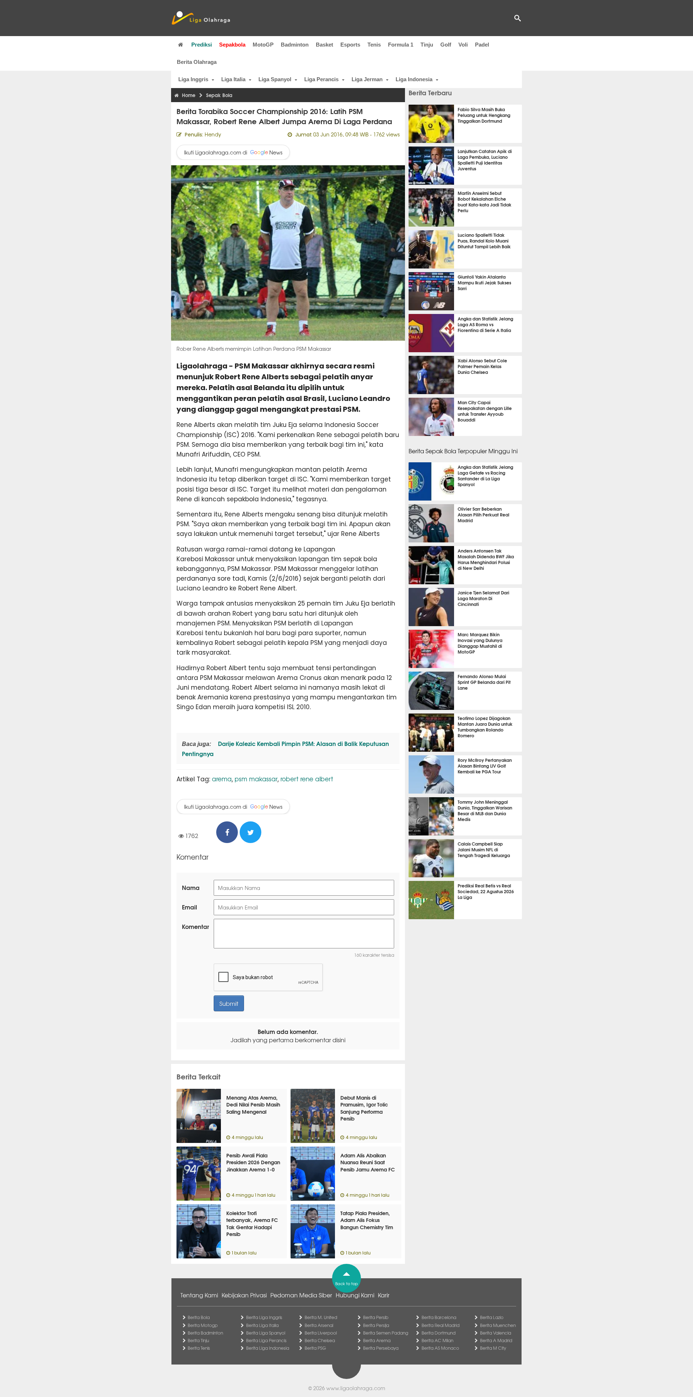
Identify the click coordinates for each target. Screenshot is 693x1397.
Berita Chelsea (320, 1340)
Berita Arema (377, 1340)
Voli (463, 45)
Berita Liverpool (321, 1333)
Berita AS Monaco (440, 1348)
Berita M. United (321, 1317)
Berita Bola (199, 1317)
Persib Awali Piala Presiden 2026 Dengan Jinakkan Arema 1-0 (253, 1162)
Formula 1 (400, 45)
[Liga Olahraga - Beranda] (200, 18)
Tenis (374, 45)
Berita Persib (375, 1317)
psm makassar (256, 778)
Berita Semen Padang (385, 1333)
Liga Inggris (193, 79)
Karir (383, 1295)
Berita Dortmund (439, 1333)
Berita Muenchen (498, 1325)
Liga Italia (233, 79)
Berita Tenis (199, 1348)
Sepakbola (232, 45)
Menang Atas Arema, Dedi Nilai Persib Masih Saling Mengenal (253, 1104)
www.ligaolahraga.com (355, 1388)
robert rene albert (306, 778)
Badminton (295, 45)
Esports (350, 45)
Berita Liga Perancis (266, 1340)
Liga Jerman (367, 79)
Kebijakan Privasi (244, 1295)
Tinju (426, 45)
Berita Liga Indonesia (267, 1348)
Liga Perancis (321, 79)
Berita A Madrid (496, 1340)
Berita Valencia (495, 1333)
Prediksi (201, 45)
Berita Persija (376, 1325)
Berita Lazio (492, 1317)
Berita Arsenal (319, 1325)
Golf (445, 45)
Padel (482, 45)
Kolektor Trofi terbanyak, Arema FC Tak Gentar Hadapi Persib (252, 1223)
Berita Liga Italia (262, 1325)
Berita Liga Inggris (264, 1317)
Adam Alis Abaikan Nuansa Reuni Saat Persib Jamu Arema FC (367, 1162)
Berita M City (493, 1348)
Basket (324, 45)
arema (222, 778)
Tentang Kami (199, 1295)
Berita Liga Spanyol (265, 1333)
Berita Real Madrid (440, 1325)
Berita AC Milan (437, 1340)
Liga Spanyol (274, 79)
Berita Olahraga (197, 62)
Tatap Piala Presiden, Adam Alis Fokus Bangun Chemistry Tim (366, 1220)
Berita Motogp (203, 1325)
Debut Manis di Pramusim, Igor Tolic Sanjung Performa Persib (364, 1108)
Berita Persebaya (380, 1348)
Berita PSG (315, 1348)
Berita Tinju (198, 1340)
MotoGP (263, 45)
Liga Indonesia (414, 79)
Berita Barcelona (439, 1317)
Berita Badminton (205, 1333)
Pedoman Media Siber (301, 1295)
